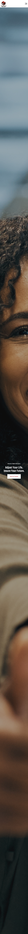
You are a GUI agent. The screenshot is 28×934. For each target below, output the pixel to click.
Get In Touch (14, 476)
